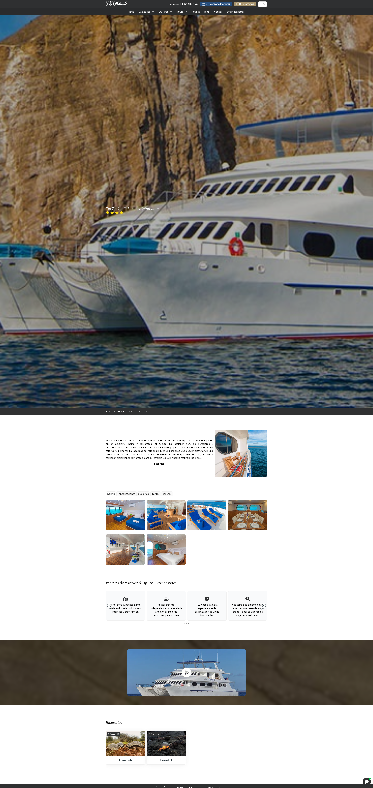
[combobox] (261, 4)
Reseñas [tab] (167, 493)
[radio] (107, 213)
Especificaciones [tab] (126, 493)
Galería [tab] (111, 493)
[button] (125, 515)
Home (109, 411)
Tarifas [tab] (156, 493)
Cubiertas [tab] (143, 493)
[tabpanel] (186, 532)
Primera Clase (124, 411)
